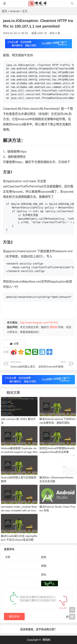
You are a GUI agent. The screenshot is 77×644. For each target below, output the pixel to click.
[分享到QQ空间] (21, 352)
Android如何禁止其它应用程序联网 (30, 364)
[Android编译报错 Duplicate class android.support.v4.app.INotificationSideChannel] (19, 435)
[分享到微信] (28, 352)
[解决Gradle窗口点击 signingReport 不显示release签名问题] (19, 523)
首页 (4, 11)
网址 (43, 574)
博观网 (53, 327)
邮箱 (43, 565)
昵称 (43, 557)
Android (14, 11)
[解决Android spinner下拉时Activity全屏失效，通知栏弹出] (57, 406)
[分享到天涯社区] (42, 352)
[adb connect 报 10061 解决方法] (19, 406)
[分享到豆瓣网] (35, 352)
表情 (68, 616)
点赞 (16, 343)
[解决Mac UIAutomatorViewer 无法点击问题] (57, 464)
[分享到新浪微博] (14, 352)
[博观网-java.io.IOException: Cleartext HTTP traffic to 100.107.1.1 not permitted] (38, 5)
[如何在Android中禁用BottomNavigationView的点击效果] (57, 435)
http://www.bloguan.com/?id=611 (39, 322)
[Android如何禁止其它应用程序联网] (19, 464)
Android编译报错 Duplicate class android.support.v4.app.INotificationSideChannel (19, 452)
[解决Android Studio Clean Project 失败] (57, 494)
